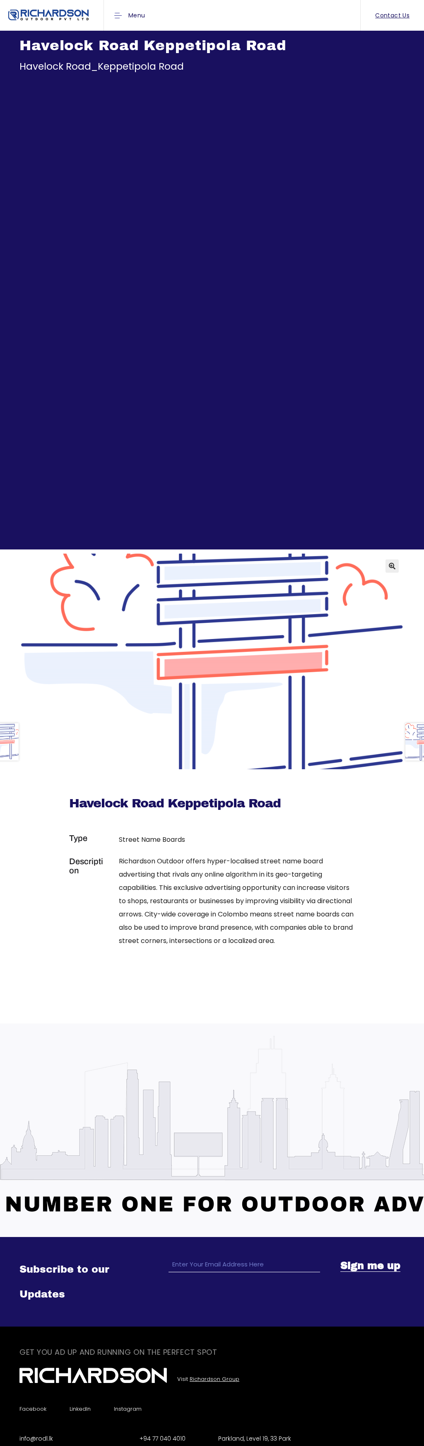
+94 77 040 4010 (163, 1438)
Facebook (32, 1409)
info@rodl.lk (36, 1438)
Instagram (128, 1409)
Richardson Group (214, 1379)
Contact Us (392, 15)
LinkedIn (80, 1409)
